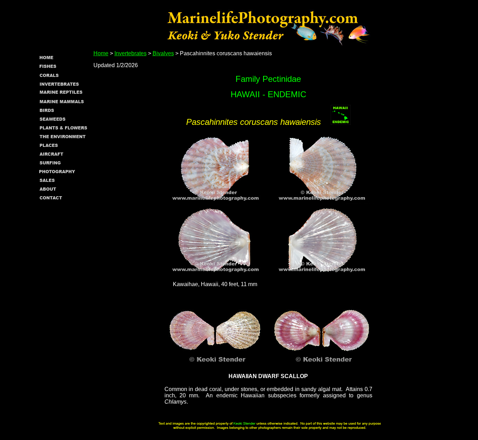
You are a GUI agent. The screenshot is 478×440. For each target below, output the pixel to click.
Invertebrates (130, 53)
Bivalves (163, 53)
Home (100, 53)
